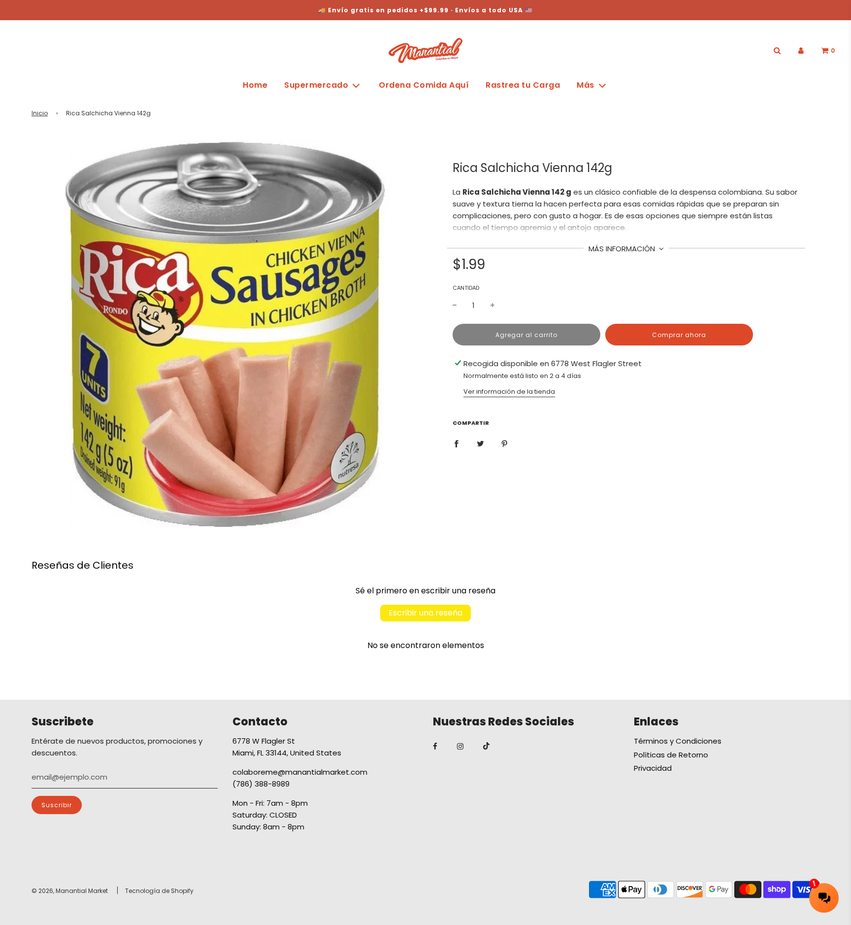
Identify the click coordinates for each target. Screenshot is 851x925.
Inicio (40, 113)
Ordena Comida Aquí (424, 85)
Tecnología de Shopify (159, 891)
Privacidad (653, 768)
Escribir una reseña (425, 612)
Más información (623, 248)
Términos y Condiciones (677, 741)
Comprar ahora (679, 335)
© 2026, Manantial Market (70, 891)
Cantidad (466, 288)
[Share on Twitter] (480, 443)
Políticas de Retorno (671, 755)
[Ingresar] (801, 50)
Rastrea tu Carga (523, 85)
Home (255, 85)
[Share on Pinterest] (504, 443)
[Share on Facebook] (456, 443)
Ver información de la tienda (509, 391)
